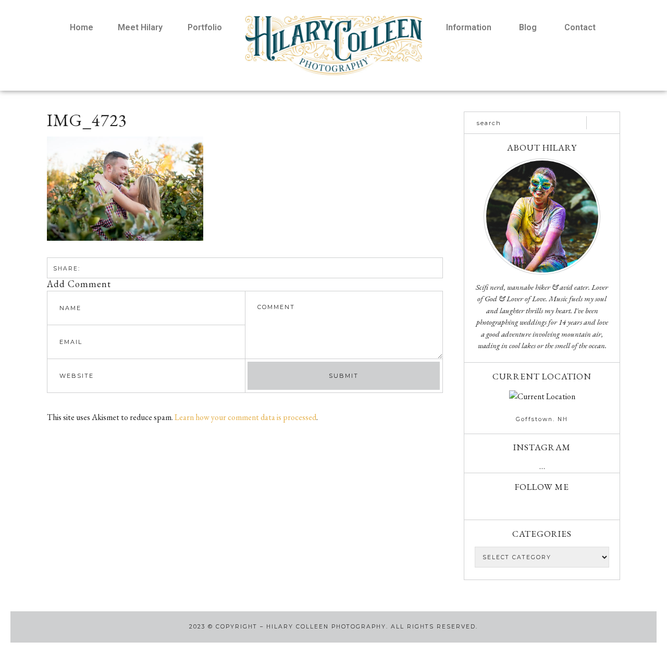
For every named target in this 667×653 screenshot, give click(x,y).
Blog (528, 27)
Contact (580, 27)
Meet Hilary (140, 27)
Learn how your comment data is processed (245, 417)
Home (81, 27)
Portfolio (205, 27)
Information (468, 27)
